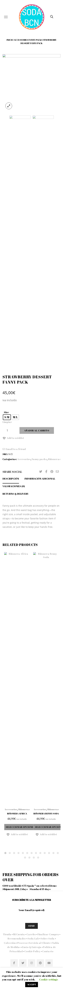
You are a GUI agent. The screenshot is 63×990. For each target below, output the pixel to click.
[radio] (6, 417)
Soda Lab (33, 938)
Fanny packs (35, 39)
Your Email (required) (31, 910)
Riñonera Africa (17, 813)
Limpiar (7, 422)
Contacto (47, 951)
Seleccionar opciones (20, 827)
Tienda (7, 934)
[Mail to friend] (57, 471)
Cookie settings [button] (48, 979)
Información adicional (40, 478)
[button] (13, 438)
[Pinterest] (51, 471)
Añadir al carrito (36, 430)
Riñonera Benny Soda (46, 813)
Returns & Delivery (16, 493)
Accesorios (23, 459)
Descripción (11, 478)
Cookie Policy (32, 951)
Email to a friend (16, 449)
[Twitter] (40, 471)
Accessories (21, 39)
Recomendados (17, 938)
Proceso (22, 942)
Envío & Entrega (31, 947)
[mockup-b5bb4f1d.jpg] (31, 82)
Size (6, 412)
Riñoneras (54, 459)
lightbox (8, 106)
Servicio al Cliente (39, 942)
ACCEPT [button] (31, 984)
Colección (10, 942)
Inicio (10, 39)
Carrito (31, 934)
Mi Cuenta (19, 934)
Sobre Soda (47, 938)
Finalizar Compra (48, 934)
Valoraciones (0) (14, 486)
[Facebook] (46, 471)
